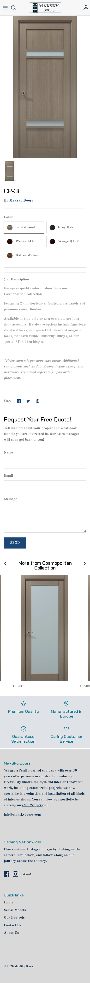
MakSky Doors (21, 201)
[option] (45, 87)
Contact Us (12, 925)
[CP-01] (44, 628)
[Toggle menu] (5, 7)
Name (8, 452)
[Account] (84, 7)
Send (15, 542)
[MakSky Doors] (45, 7)
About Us (11, 933)
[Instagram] (15, 874)
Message (10, 499)
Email (8, 476)
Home (8, 902)
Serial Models (15, 910)
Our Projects (14, 918)
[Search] (16, 7)
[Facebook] (6, 874)
